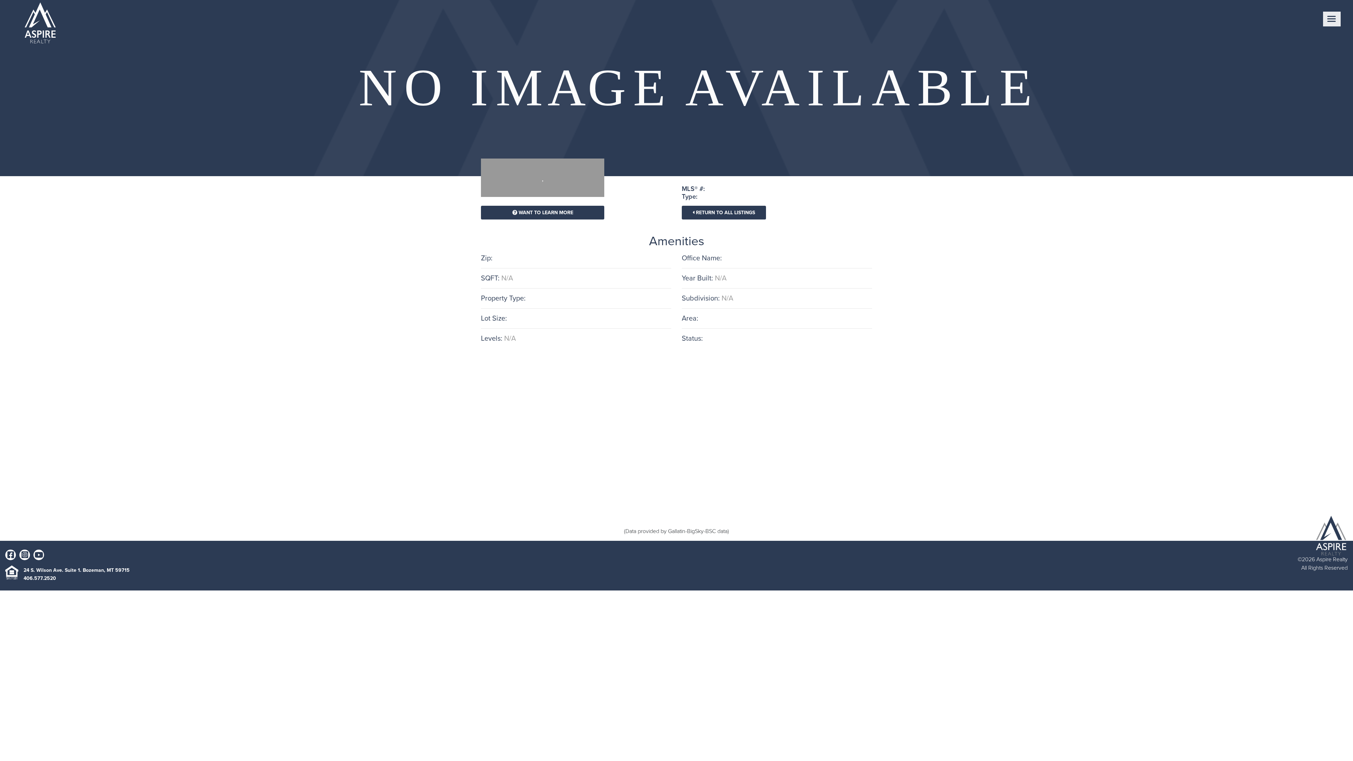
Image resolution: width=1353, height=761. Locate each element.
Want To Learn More (545, 213)
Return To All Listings (724, 213)
